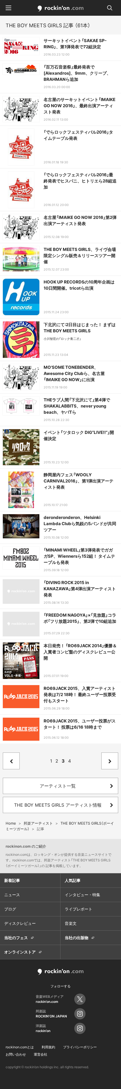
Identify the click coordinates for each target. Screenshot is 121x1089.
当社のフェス (16, 937)
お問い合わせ (16, 1054)
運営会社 (40, 1054)
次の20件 (109, 760)
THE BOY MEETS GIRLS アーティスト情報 (58, 805)
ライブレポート (78, 909)
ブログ (10, 909)
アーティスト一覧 (58, 786)
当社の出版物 (76, 937)
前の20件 (11, 760)
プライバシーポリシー (80, 1047)
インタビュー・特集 (82, 894)
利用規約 (48, 1047)
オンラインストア (20, 952)
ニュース (12, 894)
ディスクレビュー (20, 923)
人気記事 (72, 880)
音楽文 (71, 923)
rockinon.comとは (20, 1047)
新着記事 (12, 880)
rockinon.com (60, 9)
